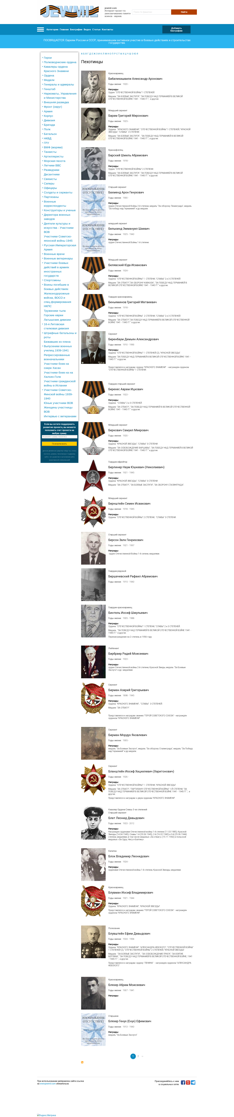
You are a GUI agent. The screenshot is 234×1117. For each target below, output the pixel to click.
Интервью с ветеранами (60, 416)
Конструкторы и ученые (60, 210)
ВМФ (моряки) (53, 147)
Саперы (49, 183)
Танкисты (50, 151)
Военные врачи (54, 253)
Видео (87, 29)
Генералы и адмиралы (59, 84)
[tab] (60, 58)
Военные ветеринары (58, 258)
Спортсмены (52, 280)
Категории (52, 29)
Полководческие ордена (60, 62)
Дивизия (49, 120)
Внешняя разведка (56, 102)
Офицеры (50, 187)
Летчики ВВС (52, 165)
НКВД (47, 138)
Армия (48, 111)
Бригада (49, 124)
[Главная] (69, 12)
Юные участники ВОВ (58, 402)
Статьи (96, 29)
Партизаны (51, 196)
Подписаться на (82, 1062)
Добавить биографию (176, 29)
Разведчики (51, 169)
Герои (48, 57)
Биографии (76, 29)
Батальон (50, 133)
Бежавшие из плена (57, 341)
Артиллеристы (53, 156)
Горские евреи (53, 315)
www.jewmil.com (48, 1083)
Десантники (52, 174)
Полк (47, 129)
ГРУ (46, 142)
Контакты (107, 29)
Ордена (49, 75)
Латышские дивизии (57, 319)
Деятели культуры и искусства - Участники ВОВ (59, 227)
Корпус (48, 115)
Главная (64, 29)
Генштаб (49, 89)
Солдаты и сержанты (58, 192)
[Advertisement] (59, 503)
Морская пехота (54, 160)
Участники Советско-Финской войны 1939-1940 (58, 394)
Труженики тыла (55, 310)
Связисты (50, 179)
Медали (49, 79)
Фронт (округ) (53, 106)
